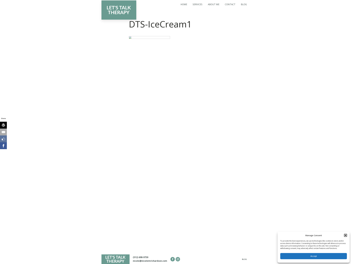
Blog (244, 4)
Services (197, 4)
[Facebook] (3, 145)
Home (184, 4)
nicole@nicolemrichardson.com (150, 260)
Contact (230, 4)
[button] (345, 235)
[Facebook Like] (3, 138)
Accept (313, 256)
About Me (213, 4)
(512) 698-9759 (140, 257)
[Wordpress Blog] (3, 125)
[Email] (3, 132)
